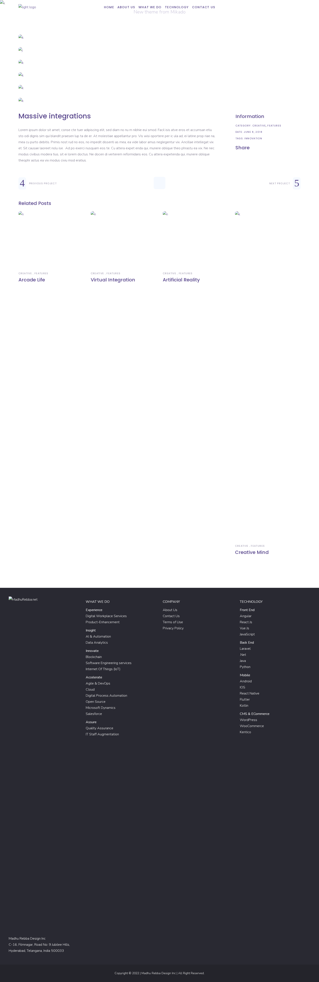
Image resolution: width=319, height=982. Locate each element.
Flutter (245, 699)
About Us (170, 610)
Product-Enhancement (103, 622)
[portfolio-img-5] (159, 88)
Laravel (245, 648)
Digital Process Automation (106, 695)
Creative (259, 125)
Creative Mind (252, 552)
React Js (246, 622)
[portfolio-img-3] (159, 63)
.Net (243, 654)
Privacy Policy (173, 628)
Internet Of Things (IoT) (103, 669)
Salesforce (94, 713)
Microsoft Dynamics (100, 707)
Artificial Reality (181, 279)
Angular (246, 616)
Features (274, 125)
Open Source (95, 701)
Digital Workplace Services (106, 616)
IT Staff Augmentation (102, 734)
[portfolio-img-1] (159, 38)
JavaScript (247, 634)
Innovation (253, 138)
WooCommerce (252, 726)
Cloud (90, 689)
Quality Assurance (99, 728)
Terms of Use (173, 622)
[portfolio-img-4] (159, 75)
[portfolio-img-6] (159, 101)
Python (245, 667)
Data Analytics (97, 642)
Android (246, 681)
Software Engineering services (109, 663)
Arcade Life (31, 279)
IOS (242, 687)
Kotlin (244, 705)
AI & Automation (98, 636)
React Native (249, 693)
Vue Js (244, 628)
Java (243, 660)
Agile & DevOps (98, 683)
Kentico (245, 732)
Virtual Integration (113, 279)
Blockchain (94, 657)
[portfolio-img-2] (159, 50)
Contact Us (171, 616)
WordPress (248, 720)
